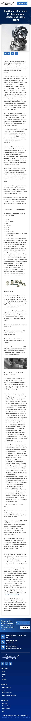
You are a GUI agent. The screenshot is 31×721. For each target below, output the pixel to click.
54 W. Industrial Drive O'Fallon (16, 636)
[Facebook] (2, 663)
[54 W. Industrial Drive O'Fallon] (3, 637)
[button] (5, 53)
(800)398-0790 (10, 643)
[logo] (7, 3)
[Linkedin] (10, 663)
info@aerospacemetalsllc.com (14, 648)
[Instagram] (6, 663)
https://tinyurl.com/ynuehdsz (12, 595)
